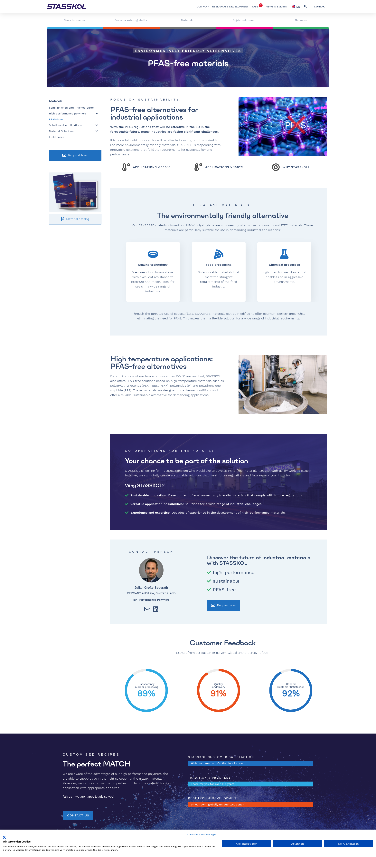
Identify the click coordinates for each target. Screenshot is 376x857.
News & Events (276, 6)
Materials (187, 20)
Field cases (56, 137)
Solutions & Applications (65, 125)
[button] (305, 6)
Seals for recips (74, 20)
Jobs (256, 6)
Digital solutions (243, 20)
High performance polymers (67, 113)
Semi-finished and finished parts (71, 107)
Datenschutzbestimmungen (200, 834)
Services (300, 20)
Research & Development (230, 6)
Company (202, 6)
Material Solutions (61, 131)
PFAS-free (56, 119)
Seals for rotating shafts (131, 20)
